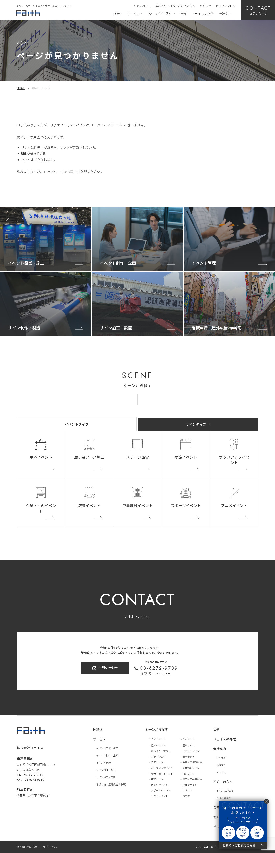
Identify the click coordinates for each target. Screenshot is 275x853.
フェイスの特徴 (202, 14)
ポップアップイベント (234, 460)
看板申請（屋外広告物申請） (112, 784)
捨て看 (186, 796)
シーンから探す (160, 14)
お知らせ (205, 6)
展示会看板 (189, 757)
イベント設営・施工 (107, 748)
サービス (133, 14)
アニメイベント (234, 505)
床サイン (187, 790)
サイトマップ (50, 847)
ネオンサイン (190, 785)
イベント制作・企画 (107, 755)
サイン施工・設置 (106, 777)
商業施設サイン (191, 768)
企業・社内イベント (41, 508)
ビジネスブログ (226, 6)
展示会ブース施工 (89, 457)
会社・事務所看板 (192, 762)
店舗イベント (89, 505)
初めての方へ (142, 6)
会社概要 (221, 758)
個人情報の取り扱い (27, 847)
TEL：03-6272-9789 (30, 775)
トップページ (53, 172)
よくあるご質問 (224, 791)
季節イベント (186, 457)
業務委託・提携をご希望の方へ (175, 6)
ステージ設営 (137, 457)
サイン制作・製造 (106, 770)
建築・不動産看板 (192, 779)
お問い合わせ (108, 668)
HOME (117, 14)
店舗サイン (189, 774)
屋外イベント (41, 457)
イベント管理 (103, 763)
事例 (183, 14)
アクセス (221, 772)
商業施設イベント (138, 505)
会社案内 (225, 14)
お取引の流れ (223, 798)
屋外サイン (189, 745)
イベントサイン (191, 751)
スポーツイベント (186, 505)
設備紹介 (221, 765)
